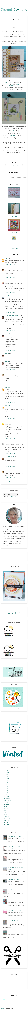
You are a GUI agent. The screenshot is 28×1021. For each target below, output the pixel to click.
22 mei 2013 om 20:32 (10, 369)
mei (5, 812)
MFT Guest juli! (12, 857)
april (5, 814)
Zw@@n (7, 469)
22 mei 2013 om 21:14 (10, 402)
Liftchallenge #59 (13, 931)
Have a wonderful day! (14, 836)
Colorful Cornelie (7, 1006)
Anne (12, 130)
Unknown (7, 387)
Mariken (7, 361)
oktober (6, 802)
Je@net (7, 258)
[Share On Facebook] (10, 165)
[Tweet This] (6, 165)
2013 (5, 796)
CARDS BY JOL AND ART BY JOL (13, 315)
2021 (5, 780)
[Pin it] (17, 165)
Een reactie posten (8, 481)
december (6, 798)
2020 (5, 782)
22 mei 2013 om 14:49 (10, 264)
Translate (13, 496)
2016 (5, 790)
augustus (6, 806)
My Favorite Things (12, 21)
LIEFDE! (10, 889)
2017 (5, 788)
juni (5, 810)
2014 (5, 794)
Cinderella (7, 333)
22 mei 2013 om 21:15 (10, 418)
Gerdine (7, 281)
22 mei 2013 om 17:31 (10, 350)
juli (5, 808)
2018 (5, 786)
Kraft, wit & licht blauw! (15, 910)
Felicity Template (14, 1006)
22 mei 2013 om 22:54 (10, 466)
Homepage (3, 999)
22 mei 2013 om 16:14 (10, 292)
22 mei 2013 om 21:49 (10, 453)
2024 (5, 774)
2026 (5, 770)
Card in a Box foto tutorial (16, 900)
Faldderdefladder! (13, 879)
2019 (5, 784)
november (6, 800)
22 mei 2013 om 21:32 (10, 438)
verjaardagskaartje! (14, 920)
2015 (5, 792)
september (7, 804)
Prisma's (14, 23)
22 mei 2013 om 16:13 (10, 277)
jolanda (7, 353)
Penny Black (21, 21)
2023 (5, 776)
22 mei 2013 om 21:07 (10, 384)
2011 (5, 824)
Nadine (6, 442)
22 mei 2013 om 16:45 (10, 312)
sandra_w (7, 268)
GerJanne (7, 422)
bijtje (4, 21)
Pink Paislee (12, 85)
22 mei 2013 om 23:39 (10, 477)
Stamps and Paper (9, 456)
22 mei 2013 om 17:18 (10, 330)
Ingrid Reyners (8, 295)
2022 (5, 778)
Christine (7, 372)
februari (6, 818)
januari (5, 820)
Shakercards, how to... (10, 570)
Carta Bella (12, 135)
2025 (5, 772)
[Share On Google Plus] (14, 165)
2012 (5, 822)
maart (5, 816)
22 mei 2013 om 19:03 (10, 358)
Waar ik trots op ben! (6, 1001)
